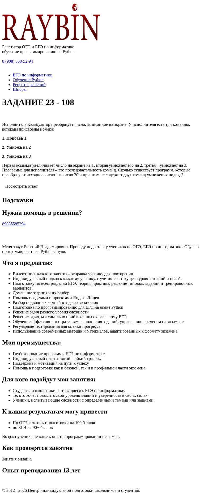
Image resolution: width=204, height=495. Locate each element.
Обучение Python (28, 80)
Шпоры (20, 89)
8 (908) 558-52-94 (17, 61)
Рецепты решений (29, 84)
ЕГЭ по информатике (32, 75)
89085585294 (14, 224)
